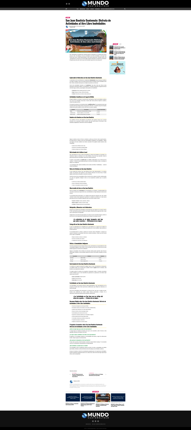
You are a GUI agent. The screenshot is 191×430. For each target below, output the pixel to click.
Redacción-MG (72, 27)
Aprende (87, 8)
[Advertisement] (95, 14)
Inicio (77, 8)
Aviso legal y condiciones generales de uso (107, 8)
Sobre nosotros (82, 8)
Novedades (92, 8)
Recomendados (97, 8)
